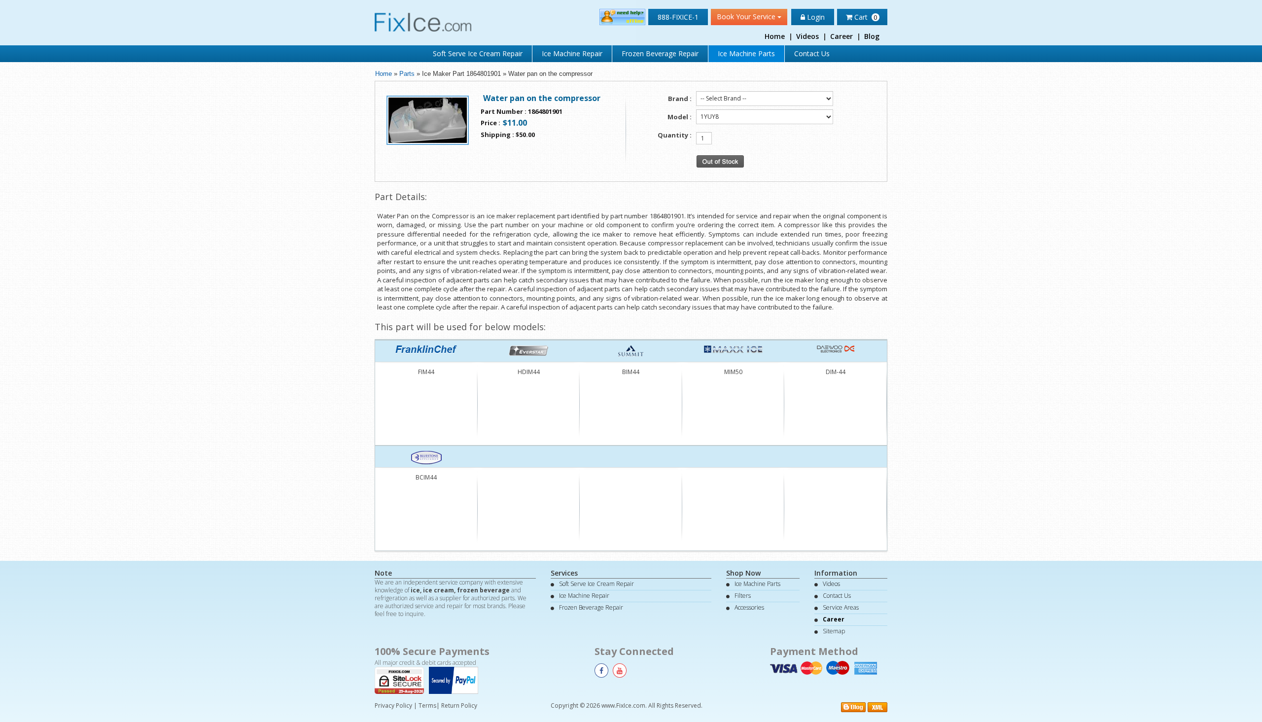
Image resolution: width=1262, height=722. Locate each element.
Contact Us (812, 53)
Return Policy (459, 705)
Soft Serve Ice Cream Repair (478, 53)
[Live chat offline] (622, 16)
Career (841, 36)
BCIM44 (426, 477)
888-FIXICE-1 (678, 17)
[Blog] (853, 706)
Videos (807, 36)
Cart (864, 17)
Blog (871, 36)
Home (775, 36)
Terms (427, 705)
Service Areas (841, 607)
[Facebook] (601, 670)
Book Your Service (747, 16)
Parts (407, 73)
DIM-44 (835, 372)
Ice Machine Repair (572, 53)
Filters (743, 595)
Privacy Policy (393, 705)
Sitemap (834, 631)
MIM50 (733, 372)
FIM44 (426, 372)
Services (564, 573)
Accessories (749, 607)
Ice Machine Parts (746, 53)
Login (815, 17)
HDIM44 (529, 372)
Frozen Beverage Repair (660, 53)
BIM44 (630, 372)
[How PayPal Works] (456, 680)
